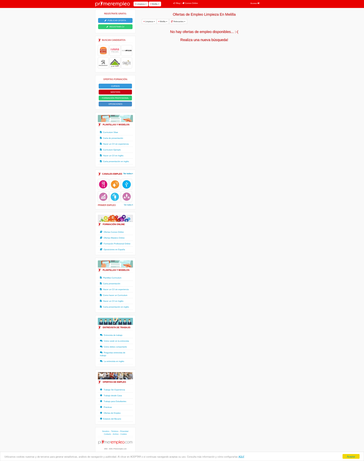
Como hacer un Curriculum (115, 295)
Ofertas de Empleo (112, 413)
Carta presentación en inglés (116, 161)
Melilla (154, 4)
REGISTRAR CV (116, 27)
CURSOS (115, 86)
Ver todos (127, 173)
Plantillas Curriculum (112, 278)
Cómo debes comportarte (115, 347)
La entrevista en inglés (113, 361)
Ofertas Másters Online (114, 238)
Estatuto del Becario (112, 419)
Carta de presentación (113, 138)
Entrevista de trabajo (112, 335)
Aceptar (351, 456)
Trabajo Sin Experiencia (114, 390)
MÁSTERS (115, 92)
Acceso (254, 3)
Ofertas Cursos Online (113, 232)
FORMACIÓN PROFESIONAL (115, 98)
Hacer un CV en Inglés (113, 155)
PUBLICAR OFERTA (116, 20)
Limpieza (140, 4)
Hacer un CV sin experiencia (116, 144)
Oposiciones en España (114, 249)
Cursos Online (191, 3)
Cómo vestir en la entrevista (116, 341)
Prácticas (107, 407)
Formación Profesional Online (116, 244)
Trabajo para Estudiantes (114, 401)
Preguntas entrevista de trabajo (112, 354)
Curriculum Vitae (110, 132)
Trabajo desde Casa (112, 395)
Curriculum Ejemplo (112, 150)
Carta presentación (111, 283)
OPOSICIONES (115, 104)
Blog (178, 3)
